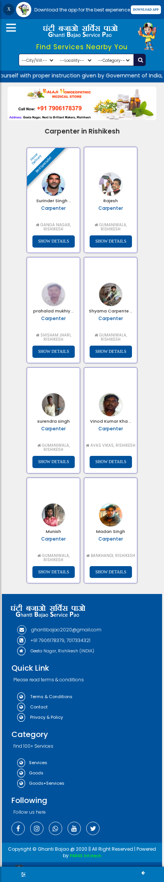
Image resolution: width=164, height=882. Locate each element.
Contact (38, 707)
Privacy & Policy (46, 717)
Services (38, 763)
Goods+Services (46, 783)
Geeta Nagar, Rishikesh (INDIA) (61, 651)
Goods (36, 773)
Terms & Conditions (50, 697)
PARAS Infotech (85, 856)
